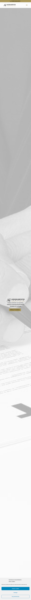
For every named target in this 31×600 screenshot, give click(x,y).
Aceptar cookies (15, 588)
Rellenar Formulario (15, 309)
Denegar (15, 592)
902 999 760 (13, 1)
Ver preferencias (15, 596)
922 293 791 (18, 1)
